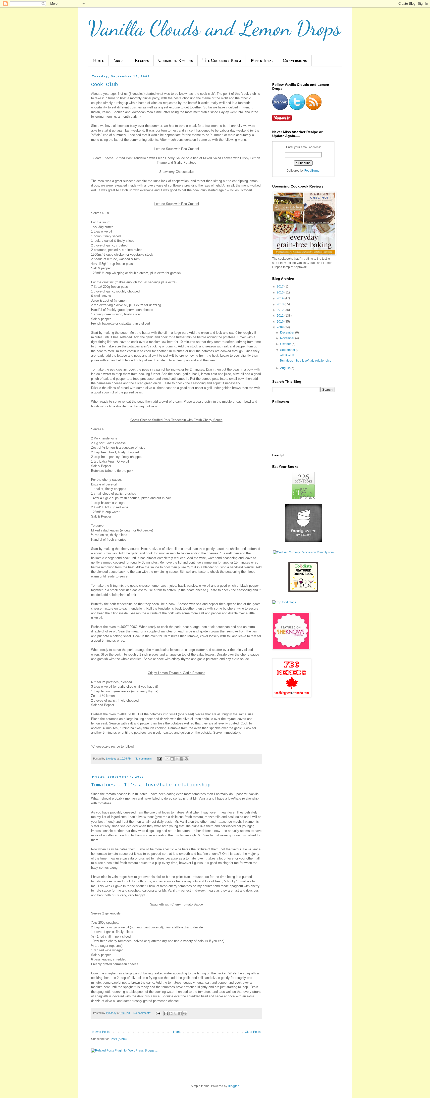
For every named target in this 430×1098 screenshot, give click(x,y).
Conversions (295, 60)
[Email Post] (159, 758)
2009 (280, 327)
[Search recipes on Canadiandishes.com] (284, 602)
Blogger (233, 1086)
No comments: (144, 758)
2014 (280, 298)
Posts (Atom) (118, 1039)
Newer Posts (100, 1032)
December (287, 332)
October (286, 344)
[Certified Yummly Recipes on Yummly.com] (303, 552)
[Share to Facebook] (181, 758)
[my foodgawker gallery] (303, 540)
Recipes (142, 60)
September (288, 350)
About (119, 60)
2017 (280, 286)
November (287, 338)
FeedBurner (312, 170)
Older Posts (253, 1032)
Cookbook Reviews (175, 60)
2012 (280, 310)
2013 (280, 304)
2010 (280, 321)
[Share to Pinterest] (186, 758)
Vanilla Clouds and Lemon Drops (214, 28)
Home (98, 60)
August (285, 368)
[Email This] (167, 758)
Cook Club (104, 85)
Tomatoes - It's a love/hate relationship (151, 785)
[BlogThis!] (172, 758)
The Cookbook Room (221, 60)
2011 (280, 315)
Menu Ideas (262, 60)
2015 (280, 292)
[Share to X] (176, 758)
